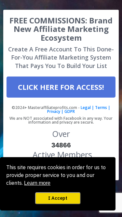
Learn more (37, 183)
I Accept (57, 198)
